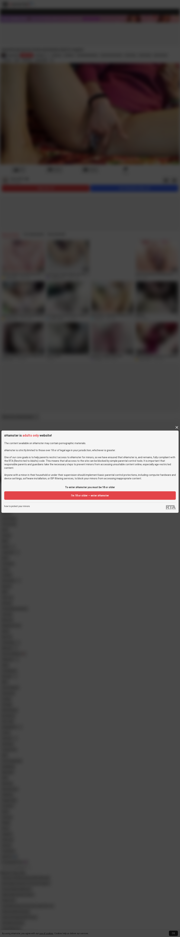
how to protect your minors (17, 506)
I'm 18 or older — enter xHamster (90, 495)
